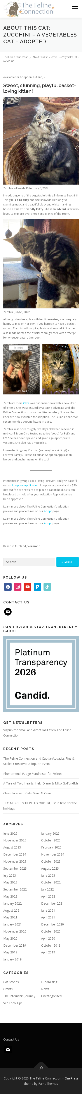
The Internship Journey (19, 996)
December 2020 (52, 924)
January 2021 (12, 924)
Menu (74, 8)
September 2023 (15, 868)
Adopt (48, 511)
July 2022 (47, 889)
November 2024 (52, 854)
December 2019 (14, 945)
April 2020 (48, 938)
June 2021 (48, 910)
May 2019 (10, 952)
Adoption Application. (25, 485)
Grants (8, 989)
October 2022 (51, 882)
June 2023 (48, 875)
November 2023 (14, 861)
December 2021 (52, 903)
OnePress (72, 1078)
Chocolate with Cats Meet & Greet (27, 793)
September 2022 (15, 889)
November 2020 (14, 931)
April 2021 (48, 917)
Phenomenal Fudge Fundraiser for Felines (32, 773)
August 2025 (12, 847)
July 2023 (9, 875)
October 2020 (51, 931)
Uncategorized (51, 996)
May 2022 (10, 896)
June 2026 (10, 833)
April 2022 (48, 896)
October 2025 (51, 840)
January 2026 (50, 833)
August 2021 (12, 910)
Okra (26, 403)
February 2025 (51, 847)
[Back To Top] (41, 1068)
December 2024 (14, 854)
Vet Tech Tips (13, 1003)
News (45, 989)
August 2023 (50, 868)
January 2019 (12, 959)
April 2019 (48, 952)
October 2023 (51, 861)
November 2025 (14, 840)
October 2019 (51, 945)
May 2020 (10, 938)
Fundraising (49, 982)
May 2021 (10, 917)
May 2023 (10, 882)
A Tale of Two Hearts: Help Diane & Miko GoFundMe (41, 783)
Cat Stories (11, 982)
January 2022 (12, 903)
